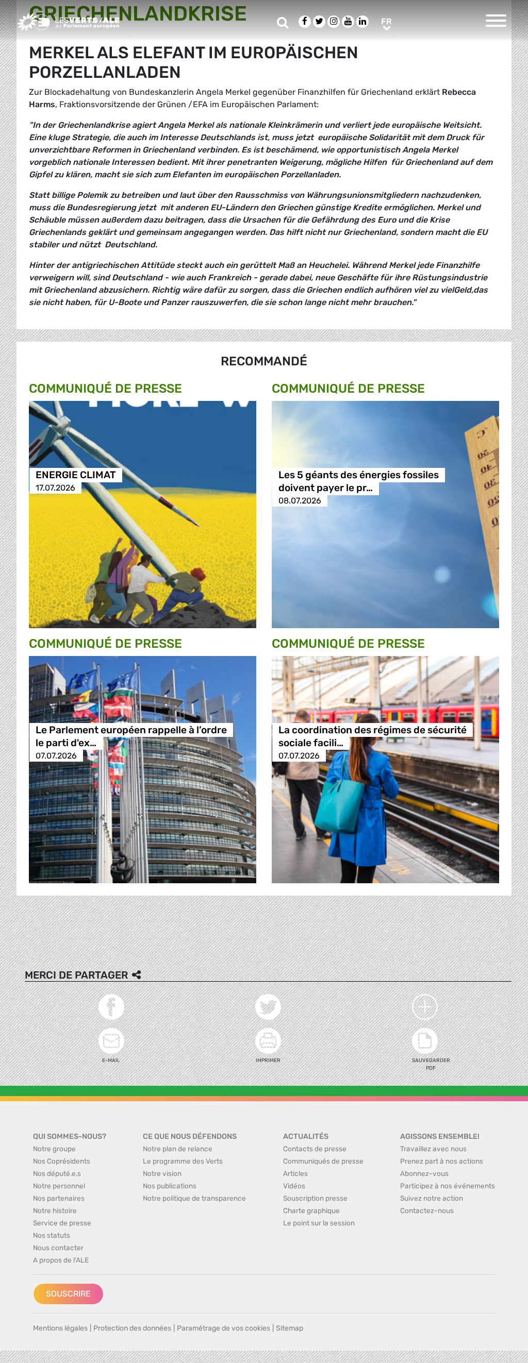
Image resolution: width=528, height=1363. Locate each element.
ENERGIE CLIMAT (76, 475)
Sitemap (289, 1328)
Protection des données (132, 1328)
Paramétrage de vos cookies (223, 1328)
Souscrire (68, 1294)
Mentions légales (60, 1328)
